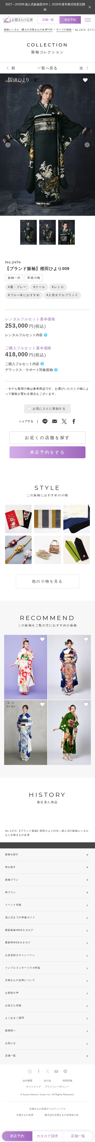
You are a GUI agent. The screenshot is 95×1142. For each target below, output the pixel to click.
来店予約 (70, 19)
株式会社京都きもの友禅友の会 (62, 1115)
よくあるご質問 (14, 1017)
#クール (39, 287)
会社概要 (27, 1080)
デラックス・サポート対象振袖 (29, 370)
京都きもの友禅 (24, 1115)
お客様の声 (12, 992)
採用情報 (67, 1080)
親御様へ (10, 1030)
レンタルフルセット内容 (24, 335)
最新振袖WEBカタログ (19, 930)
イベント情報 (13, 904)
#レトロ (58, 287)
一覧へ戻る (47, 68)
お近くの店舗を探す (47, 437)
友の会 (47, 1080)
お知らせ (10, 1043)
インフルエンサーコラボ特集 (23, 967)
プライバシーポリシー (57, 1086)
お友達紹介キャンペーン (20, 955)
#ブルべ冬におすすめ (24, 295)
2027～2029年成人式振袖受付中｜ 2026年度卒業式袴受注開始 (45, 7)
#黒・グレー (17, 287)
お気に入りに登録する (49, 408)
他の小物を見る (47, 581)
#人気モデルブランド (62, 295)
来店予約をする (47, 452)
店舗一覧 (48, 19)
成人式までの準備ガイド (20, 917)
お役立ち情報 (13, 1005)
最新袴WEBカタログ (18, 942)
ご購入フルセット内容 (22, 364)
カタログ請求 (47, 1136)
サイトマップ (33, 1086)
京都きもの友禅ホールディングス (47, 1108)
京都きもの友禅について (20, 980)
